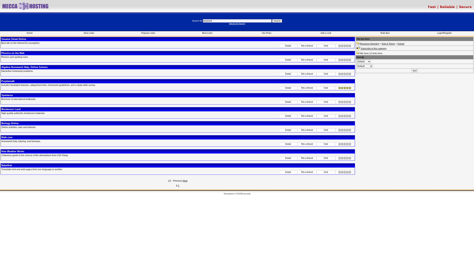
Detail (288, 46)
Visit (326, 46)
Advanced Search (237, 24)
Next (185, 181)
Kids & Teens (388, 43)
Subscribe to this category (374, 48)
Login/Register (444, 33)
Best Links (207, 33)
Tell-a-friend (307, 46)
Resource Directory (369, 43)
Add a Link (326, 33)
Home (30, 33)
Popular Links (148, 33)
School (400, 43)
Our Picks (266, 33)
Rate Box (385, 33)
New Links (89, 33)
